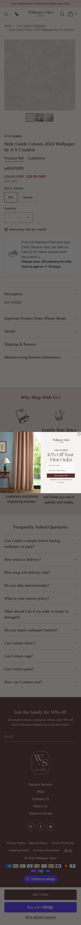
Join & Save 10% (61, 475)
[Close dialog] (79, 434)
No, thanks (60, 482)
